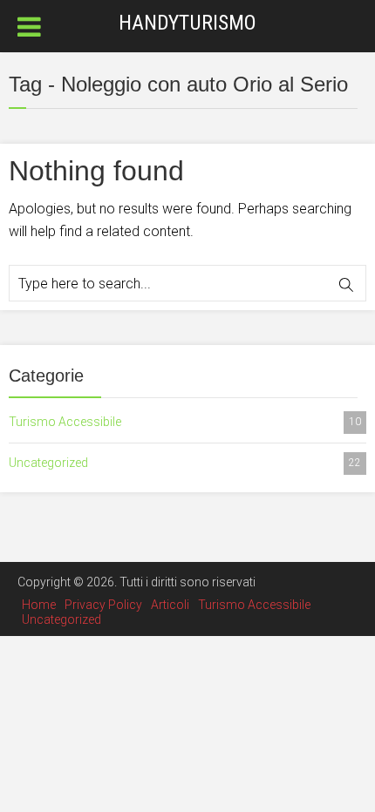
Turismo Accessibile (185, 422)
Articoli (170, 605)
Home (39, 605)
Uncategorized (185, 463)
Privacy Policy (103, 605)
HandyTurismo (187, 22)
